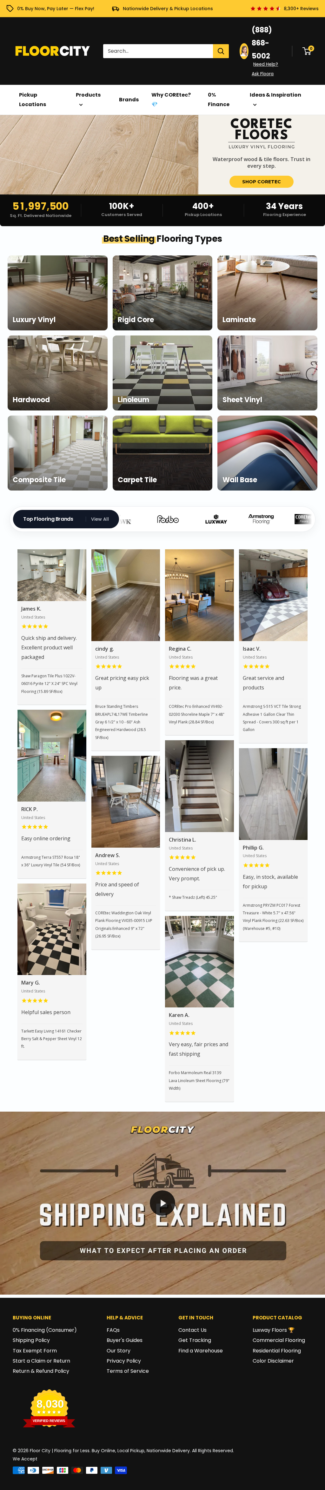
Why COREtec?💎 (171, 99)
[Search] (221, 51)
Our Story (118, 1350)
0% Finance (218, 99)
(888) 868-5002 (262, 43)
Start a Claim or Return (41, 1361)
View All (100, 519)
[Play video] (162, 1203)
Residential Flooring (277, 1350)
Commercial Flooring (279, 1340)
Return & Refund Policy (41, 1371)
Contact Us (192, 1330)
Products (88, 94)
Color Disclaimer (273, 1361)
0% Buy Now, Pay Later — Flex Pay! (55, 8)
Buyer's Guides (125, 1340)
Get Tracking (194, 1340)
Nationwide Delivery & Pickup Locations (168, 8)
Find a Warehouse (200, 1350)
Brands (129, 99)
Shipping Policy (31, 1340)
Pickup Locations (32, 99)
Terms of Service (128, 1371)
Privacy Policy (124, 1361)
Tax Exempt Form (35, 1350)
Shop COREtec (261, 182)
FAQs (113, 1330)
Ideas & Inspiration (275, 94)
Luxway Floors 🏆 (274, 1330)
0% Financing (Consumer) (45, 1330)
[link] (162, 154)
